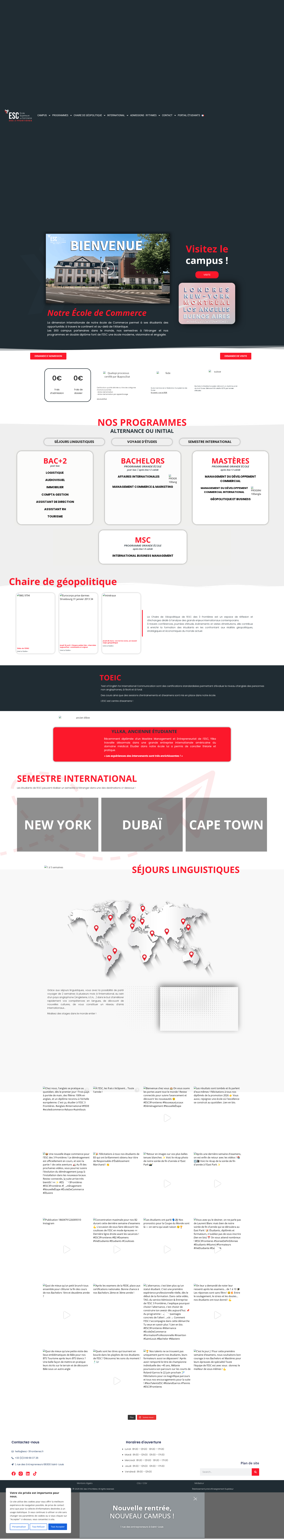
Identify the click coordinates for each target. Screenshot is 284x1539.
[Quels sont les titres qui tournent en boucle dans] (117, 1381)
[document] (142, 1515)
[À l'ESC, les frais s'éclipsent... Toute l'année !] (117, 1118)
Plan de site (250, 1463)
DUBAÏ (142, 824)
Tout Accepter (58, 1526)
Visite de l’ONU (23, 648)
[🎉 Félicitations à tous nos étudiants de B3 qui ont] (117, 1183)
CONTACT (167, 115)
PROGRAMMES (60, 115)
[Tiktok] (35, 1474)
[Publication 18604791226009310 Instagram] (66, 1249)
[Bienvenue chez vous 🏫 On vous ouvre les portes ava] (167, 1118)
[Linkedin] (28, 1474)
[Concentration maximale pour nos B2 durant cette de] (117, 1249)
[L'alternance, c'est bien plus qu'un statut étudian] (167, 1315)
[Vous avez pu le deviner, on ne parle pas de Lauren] (217, 1249)
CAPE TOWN (226, 824)
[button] (107, 268)
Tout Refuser (38, 1526)
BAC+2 (55, 461)
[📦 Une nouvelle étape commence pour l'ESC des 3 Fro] (66, 1183)
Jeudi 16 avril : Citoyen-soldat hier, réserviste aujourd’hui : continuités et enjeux (78, 646)
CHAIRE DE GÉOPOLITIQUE (88, 115)
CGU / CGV (142, 1483)
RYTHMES (151, 115)
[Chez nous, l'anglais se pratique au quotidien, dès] (66, 1118)
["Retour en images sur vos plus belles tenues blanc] (167, 1183)
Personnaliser (19, 1526)
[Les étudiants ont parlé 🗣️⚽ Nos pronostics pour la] (167, 1249)
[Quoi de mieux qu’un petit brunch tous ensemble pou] (66, 1315)
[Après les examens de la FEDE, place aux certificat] (117, 1315)
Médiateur (199, 1483)
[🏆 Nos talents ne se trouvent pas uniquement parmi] (167, 1381)
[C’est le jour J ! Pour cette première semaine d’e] (217, 1381)
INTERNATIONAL (116, 115)
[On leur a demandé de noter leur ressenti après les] (217, 1315)
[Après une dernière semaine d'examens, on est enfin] (217, 1183)
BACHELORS (143, 461)
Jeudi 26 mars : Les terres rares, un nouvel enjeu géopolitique (120, 642)
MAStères (230, 461)
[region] (38, 1510)
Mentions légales (85, 1483)
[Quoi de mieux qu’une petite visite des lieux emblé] (66, 1381)
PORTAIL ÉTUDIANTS (189, 115)
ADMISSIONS (137, 115)
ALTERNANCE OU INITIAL (142, 430)
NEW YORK (57, 824)
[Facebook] (14, 1474)
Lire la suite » (22, 651)
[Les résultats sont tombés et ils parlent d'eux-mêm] (217, 1118)
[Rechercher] (255, 1472)
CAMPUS (42, 115)
